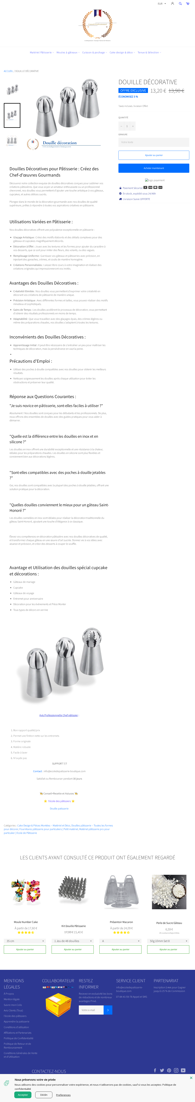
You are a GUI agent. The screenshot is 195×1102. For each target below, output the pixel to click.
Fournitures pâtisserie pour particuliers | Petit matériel (48, 829)
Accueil (8, 71)
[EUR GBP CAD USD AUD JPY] (161, 4)
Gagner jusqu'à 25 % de (170, 989)
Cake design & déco (121, 52)
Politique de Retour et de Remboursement (17, 1045)
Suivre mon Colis (13, 1005)
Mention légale (12, 999)
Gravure (122, 134)
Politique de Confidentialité (18, 1038)
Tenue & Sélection (149, 52)
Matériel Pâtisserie (41, 52)
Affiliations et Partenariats (17, 1032)
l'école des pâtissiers (15, 1016)
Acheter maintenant (154, 168)
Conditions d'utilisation (16, 1027)
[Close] (191, 1078)
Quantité (123, 117)
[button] (26, 932)
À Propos (9, 993)
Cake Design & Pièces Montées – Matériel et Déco (43, 825)
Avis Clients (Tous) (13, 1010)
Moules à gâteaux (67, 52)
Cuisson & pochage (93, 52)
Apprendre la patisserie (16, 1021)
